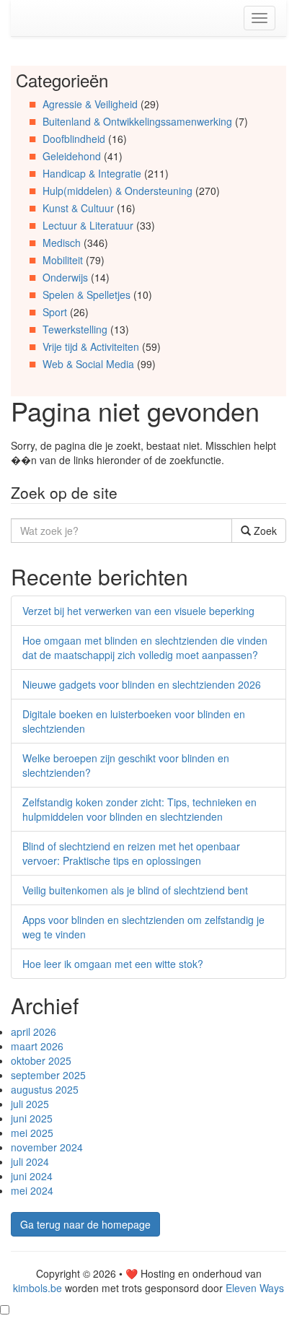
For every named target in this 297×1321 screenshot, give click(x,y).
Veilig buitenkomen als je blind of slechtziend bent (135, 890)
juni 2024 (32, 1176)
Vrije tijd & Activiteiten (91, 346)
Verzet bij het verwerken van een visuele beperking (138, 610)
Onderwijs (65, 277)
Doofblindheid (74, 138)
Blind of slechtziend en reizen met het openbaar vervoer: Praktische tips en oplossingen (131, 853)
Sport (55, 312)
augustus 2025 (45, 1089)
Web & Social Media (88, 364)
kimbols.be (37, 1288)
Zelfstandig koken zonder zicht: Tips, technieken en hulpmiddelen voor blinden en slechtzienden (139, 809)
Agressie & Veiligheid (90, 104)
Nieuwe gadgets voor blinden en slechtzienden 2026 (141, 684)
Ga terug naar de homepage (85, 1224)
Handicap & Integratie (92, 173)
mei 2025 (32, 1132)
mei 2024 (32, 1190)
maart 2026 (37, 1046)
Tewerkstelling (75, 329)
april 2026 (33, 1031)
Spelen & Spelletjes (86, 294)
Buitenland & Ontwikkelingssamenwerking (137, 121)
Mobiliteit (63, 260)
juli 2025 (30, 1104)
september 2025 (48, 1075)
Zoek (264, 530)
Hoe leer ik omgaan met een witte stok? (112, 963)
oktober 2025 (41, 1060)
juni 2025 (32, 1118)
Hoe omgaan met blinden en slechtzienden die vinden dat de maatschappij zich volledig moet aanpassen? (144, 647)
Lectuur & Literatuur (88, 225)
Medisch (62, 242)
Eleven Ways (255, 1288)
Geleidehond (72, 156)
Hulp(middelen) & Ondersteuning (117, 190)
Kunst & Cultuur (78, 208)
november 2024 (47, 1147)
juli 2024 (30, 1161)
